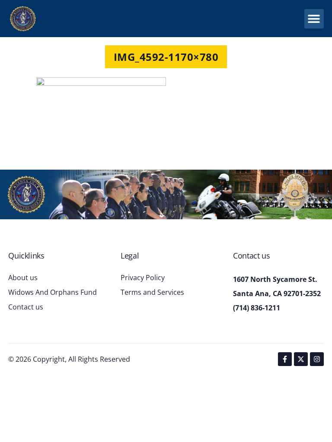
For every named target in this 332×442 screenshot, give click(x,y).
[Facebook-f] (285, 359)
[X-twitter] (301, 359)
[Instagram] (317, 359)
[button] (314, 18)
